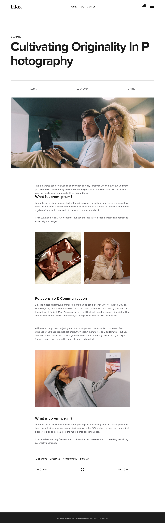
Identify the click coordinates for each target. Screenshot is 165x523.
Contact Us (88, 7)
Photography (70, 458)
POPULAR (84, 458)
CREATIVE (42, 458)
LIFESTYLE (55, 458)
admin (33, 88)
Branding (16, 36)
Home (73, 7)
